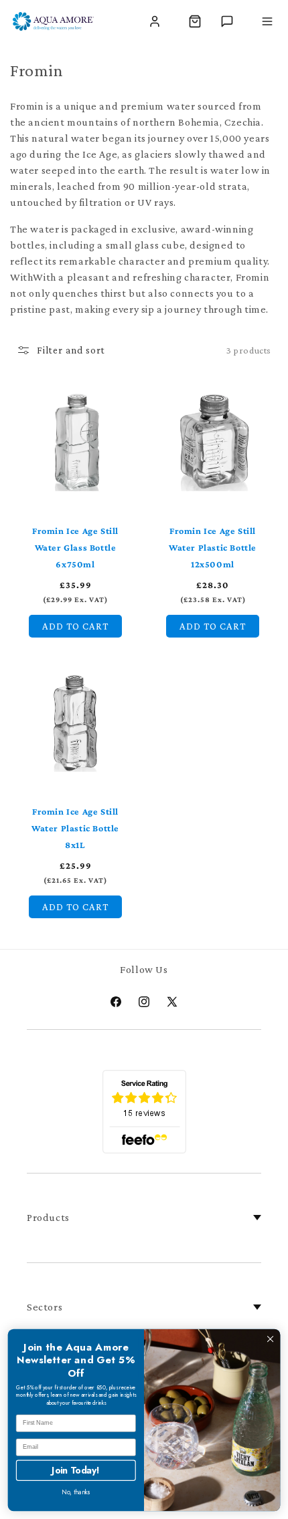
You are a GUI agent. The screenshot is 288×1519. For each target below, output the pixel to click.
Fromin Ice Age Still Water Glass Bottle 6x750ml (75, 547)
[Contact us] (227, 21)
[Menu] (267, 21)
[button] (195, 21)
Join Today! (76, 1470)
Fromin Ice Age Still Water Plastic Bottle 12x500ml (213, 547)
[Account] (154, 21)
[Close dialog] (270, 1339)
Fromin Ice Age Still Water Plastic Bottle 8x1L (75, 828)
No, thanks (76, 1492)
